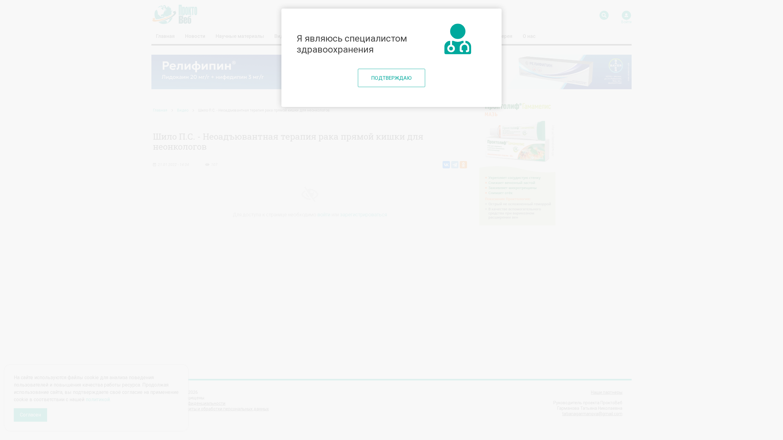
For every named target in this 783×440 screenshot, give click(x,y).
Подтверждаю (391, 78)
